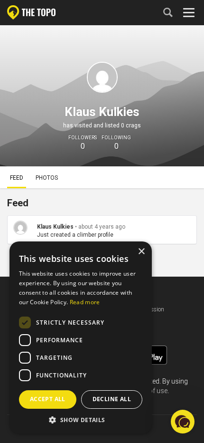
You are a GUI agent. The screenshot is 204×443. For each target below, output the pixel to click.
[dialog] (80, 337)
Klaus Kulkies (55, 226)
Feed (16, 177)
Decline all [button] (112, 399)
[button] (80, 419)
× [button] (141, 251)
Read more (85, 302)
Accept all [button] (47, 399)
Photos (47, 177)
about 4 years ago (101, 226)
